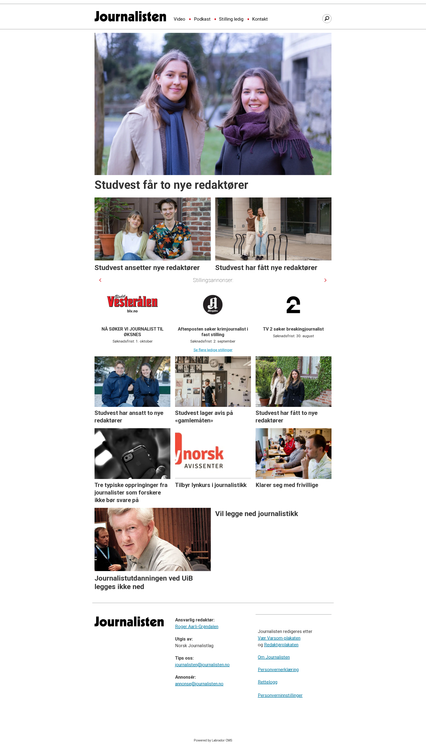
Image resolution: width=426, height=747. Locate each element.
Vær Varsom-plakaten (279, 638)
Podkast (202, 19)
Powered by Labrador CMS (213, 740)
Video (179, 19)
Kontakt (260, 19)
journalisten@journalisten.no (202, 664)
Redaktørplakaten (281, 644)
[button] (100, 280)
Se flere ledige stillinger (213, 350)
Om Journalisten (274, 657)
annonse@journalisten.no (199, 683)
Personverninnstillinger (280, 695)
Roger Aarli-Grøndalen (196, 626)
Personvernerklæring (278, 669)
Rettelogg (267, 682)
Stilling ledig (231, 19)
